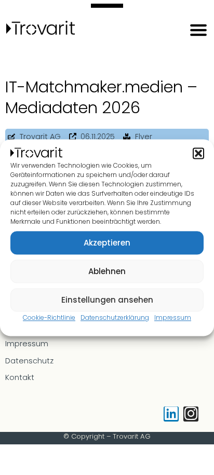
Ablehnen (107, 271)
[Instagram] (190, 414)
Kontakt (19, 377)
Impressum (172, 318)
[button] (198, 153)
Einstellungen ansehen (107, 299)
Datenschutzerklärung (115, 318)
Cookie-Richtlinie (49, 318)
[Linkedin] (171, 414)
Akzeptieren (107, 242)
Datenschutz (29, 361)
